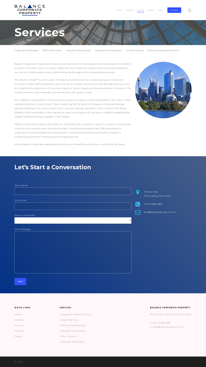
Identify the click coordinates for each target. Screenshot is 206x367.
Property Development (108, 50)
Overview (130, 10)
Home (119, 10)
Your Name (20, 185)
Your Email (20, 200)
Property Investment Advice (163, 50)
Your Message (22, 229)
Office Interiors (68, 336)
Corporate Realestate (26, 50)
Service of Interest (24, 215)
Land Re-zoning (134, 50)
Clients (161, 10)
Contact (174, 10)
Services (140, 10)
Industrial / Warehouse (78, 50)
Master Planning (69, 319)
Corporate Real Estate (72, 341)
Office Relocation (52, 50)
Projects (151, 10)
